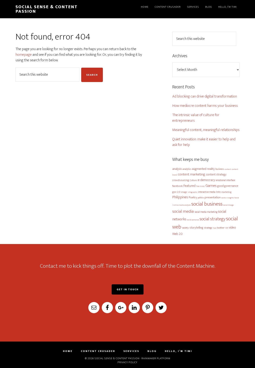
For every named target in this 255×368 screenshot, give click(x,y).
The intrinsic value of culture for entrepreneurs (195, 118)
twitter (221, 227)
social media (183, 211)
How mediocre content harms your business (205, 106)
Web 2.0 (177, 234)
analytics (187, 169)
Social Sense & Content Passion (46, 9)
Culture (193, 180)
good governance (227, 185)
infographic (192, 192)
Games (211, 185)
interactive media (206, 192)
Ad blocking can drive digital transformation (204, 96)
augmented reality (203, 169)
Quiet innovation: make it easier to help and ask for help (203, 142)
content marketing (191, 174)
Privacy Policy (127, 362)
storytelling (196, 227)
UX (226, 228)
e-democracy (206, 180)
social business (207, 204)
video (232, 227)
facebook (177, 186)
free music (200, 186)
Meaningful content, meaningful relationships (206, 130)
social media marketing (206, 212)
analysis (177, 169)
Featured (189, 185)
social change (228, 205)
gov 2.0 (176, 192)
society (185, 228)
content (228, 169)
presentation (213, 197)
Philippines (180, 197)
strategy (208, 228)
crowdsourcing (180, 180)
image (184, 192)
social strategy (212, 219)
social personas (193, 219)
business (219, 169)
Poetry (193, 197)
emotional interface (225, 180)
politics (201, 198)
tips (214, 228)
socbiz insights (227, 197)
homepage (23, 54)
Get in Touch (128, 289)
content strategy (216, 174)
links (218, 192)
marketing (226, 192)
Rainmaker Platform (156, 358)
